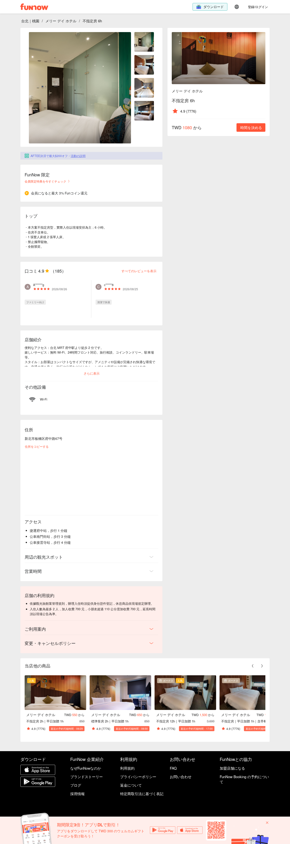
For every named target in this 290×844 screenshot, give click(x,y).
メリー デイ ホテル (60, 20)
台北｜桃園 (30, 20)
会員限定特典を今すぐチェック (45, 181)
